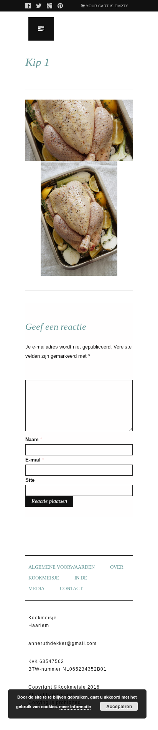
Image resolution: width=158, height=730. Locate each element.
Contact (71, 588)
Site (30, 480)
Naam (33, 439)
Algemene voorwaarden (61, 567)
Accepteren (119, 706)
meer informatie (75, 706)
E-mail (34, 460)
